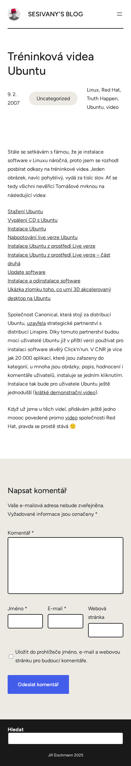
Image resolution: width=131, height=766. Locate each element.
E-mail (57, 608)
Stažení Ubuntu (25, 211)
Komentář (21, 533)
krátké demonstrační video (65, 392)
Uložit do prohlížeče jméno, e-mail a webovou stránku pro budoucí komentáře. (67, 656)
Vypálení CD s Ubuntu (33, 220)
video (112, 107)
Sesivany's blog (55, 14)
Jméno (17, 608)
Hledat (16, 729)
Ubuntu (95, 107)
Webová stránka (97, 612)
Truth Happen (102, 98)
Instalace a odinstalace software (44, 281)
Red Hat (110, 90)
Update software (26, 272)
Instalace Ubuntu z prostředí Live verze (51, 246)
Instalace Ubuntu (27, 229)
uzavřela (36, 323)
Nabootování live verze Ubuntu (43, 237)
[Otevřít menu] (119, 14)
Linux (93, 90)
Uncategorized (53, 98)
